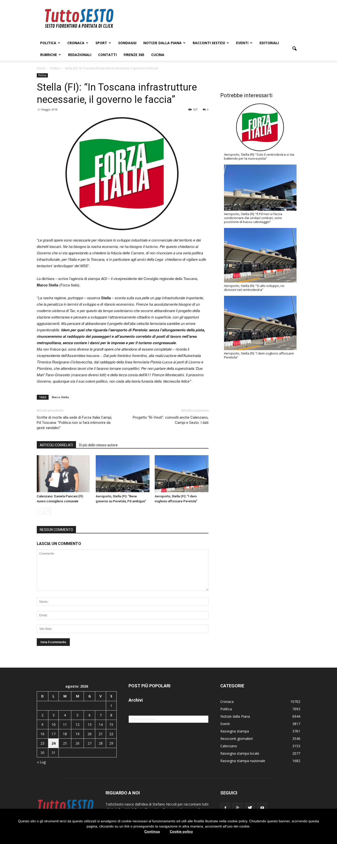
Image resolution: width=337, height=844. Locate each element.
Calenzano (228, 746)
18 (65, 733)
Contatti (107, 54)
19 (77, 733)
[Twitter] (250, 808)
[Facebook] (225, 808)
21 (101, 733)
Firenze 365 (134, 54)
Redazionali (79, 54)
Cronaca (75, 42)
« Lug (41, 762)
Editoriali (269, 42)
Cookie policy (181, 831)
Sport (101, 42)
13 (90, 724)
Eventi (242, 42)
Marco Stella (60, 397)
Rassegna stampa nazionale (242, 760)
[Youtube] (262, 808)
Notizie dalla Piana (162, 42)
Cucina (157, 54)
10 (54, 724)
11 (65, 724)
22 (111, 733)
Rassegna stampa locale (239, 753)
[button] (294, 49)
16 (42, 733)
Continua (152, 831)
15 (111, 724)
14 (101, 724)
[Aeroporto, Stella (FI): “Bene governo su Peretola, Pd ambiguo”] (123, 473)
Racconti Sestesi (209, 42)
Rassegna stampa (234, 731)
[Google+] (238, 808)
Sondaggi (127, 42)
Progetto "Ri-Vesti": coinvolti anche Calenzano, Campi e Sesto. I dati (170, 420)
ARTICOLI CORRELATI (56, 445)
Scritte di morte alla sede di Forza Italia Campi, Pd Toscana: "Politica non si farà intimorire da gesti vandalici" (74, 422)
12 (77, 724)
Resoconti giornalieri (236, 738)
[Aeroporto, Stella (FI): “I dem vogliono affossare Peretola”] (181, 473)
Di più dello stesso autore (98, 445)
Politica (48, 42)
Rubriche (48, 54)
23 (42, 743)
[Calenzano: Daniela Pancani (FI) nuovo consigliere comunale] (64, 473)
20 (90, 733)
